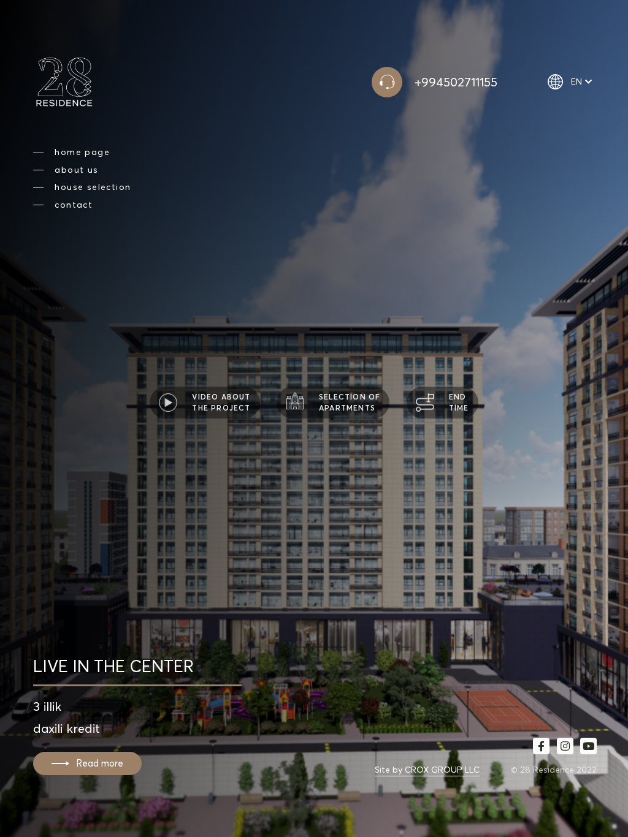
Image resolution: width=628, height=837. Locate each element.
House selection (93, 187)
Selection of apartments (349, 402)
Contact (74, 205)
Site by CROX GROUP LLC (427, 769)
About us (76, 170)
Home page (82, 152)
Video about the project (221, 402)
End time (459, 402)
